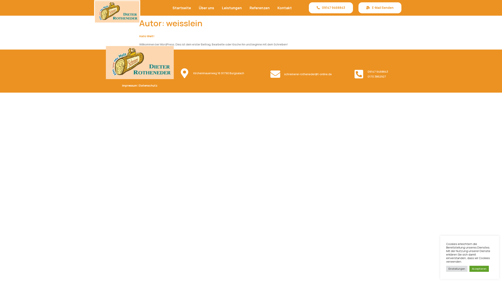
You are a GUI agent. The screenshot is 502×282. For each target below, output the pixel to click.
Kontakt (284, 7)
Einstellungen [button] (456, 268)
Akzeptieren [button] (479, 268)
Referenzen (260, 7)
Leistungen (232, 7)
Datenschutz (148, 85)
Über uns (206, 7)
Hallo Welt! (146, 36)
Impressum (129, 85)
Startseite (182, 7)
